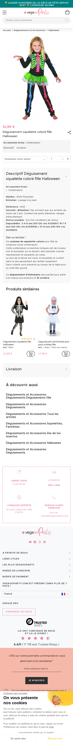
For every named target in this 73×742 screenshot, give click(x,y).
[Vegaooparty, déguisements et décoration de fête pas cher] (36, 10)
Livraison (21, 148)
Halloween (53, 30)
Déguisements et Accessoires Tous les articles (32, 415)
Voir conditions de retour (44, 220)
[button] (36, 594)
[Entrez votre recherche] (66, 20)
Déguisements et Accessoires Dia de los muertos (33, 435)
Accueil (7, 30)
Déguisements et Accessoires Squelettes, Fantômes (34, 425)
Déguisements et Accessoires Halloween (33, 443)
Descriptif (8, 148)
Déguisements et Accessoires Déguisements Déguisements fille (28, 396)
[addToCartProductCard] (31, 354)
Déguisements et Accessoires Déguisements (26, 406)
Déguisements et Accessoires (29, 30)
